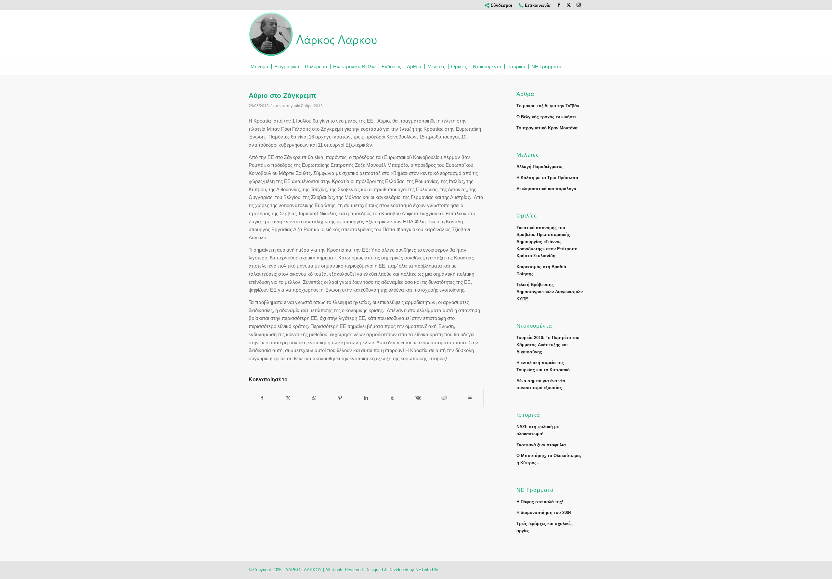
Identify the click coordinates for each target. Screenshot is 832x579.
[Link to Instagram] (578, 5)
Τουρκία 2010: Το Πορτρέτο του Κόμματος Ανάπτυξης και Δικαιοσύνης (547, 344)
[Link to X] (568, 5)
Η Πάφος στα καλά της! (539, 501)
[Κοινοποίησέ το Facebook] (262, 398)
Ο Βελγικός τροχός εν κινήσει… (548, 116)
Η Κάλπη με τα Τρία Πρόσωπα (547, 177)
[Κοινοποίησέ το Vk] (418, 398)
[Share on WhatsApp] (314, 398)
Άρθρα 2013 (312, 106)
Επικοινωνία (537, 5)
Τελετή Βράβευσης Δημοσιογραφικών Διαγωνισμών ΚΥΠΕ (549, 291)
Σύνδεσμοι (500, 5)
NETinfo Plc (426, 569)
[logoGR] (314, 34)
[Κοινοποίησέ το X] (288, 398)
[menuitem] (498, 5)
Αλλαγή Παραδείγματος (540, 166)
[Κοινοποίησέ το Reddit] (444, 398)
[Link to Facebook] (559, 5)
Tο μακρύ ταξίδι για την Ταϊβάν (547, 105)
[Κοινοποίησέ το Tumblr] (392, 398)
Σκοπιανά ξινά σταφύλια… (543, 444)
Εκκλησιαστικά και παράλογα (546, 188)
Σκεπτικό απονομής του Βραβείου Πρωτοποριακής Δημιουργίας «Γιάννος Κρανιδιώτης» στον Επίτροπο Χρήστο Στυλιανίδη (547, 241)
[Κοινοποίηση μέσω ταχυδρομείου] (470, 398)
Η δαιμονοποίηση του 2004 (543, 512)
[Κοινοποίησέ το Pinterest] (340, 398)
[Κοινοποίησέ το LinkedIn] (366, 398)
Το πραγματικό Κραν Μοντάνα (547, 127)
